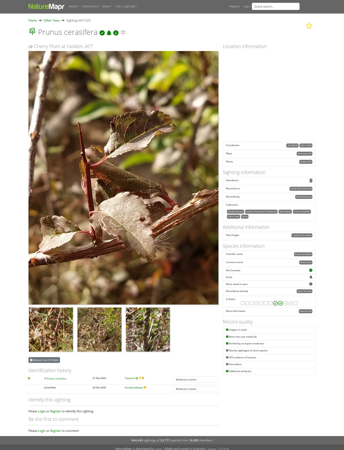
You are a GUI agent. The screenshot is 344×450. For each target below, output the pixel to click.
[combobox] (284, 6)
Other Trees (52, 20)
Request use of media (45, 360)
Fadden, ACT (306, 161)
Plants (32, 20)
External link (306, 311)
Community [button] (89, 6)
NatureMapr (285, 211)
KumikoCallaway (134, 387)
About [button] (73, 6)
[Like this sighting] (30, 46)
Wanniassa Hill (304, 153)
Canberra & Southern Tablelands (261, 211)
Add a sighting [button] (125, 6)
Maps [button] (106, 6)
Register (234, 6)
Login (246, 6)
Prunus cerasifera (56, 378)
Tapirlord (130, 378)
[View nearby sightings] (123, 32)
